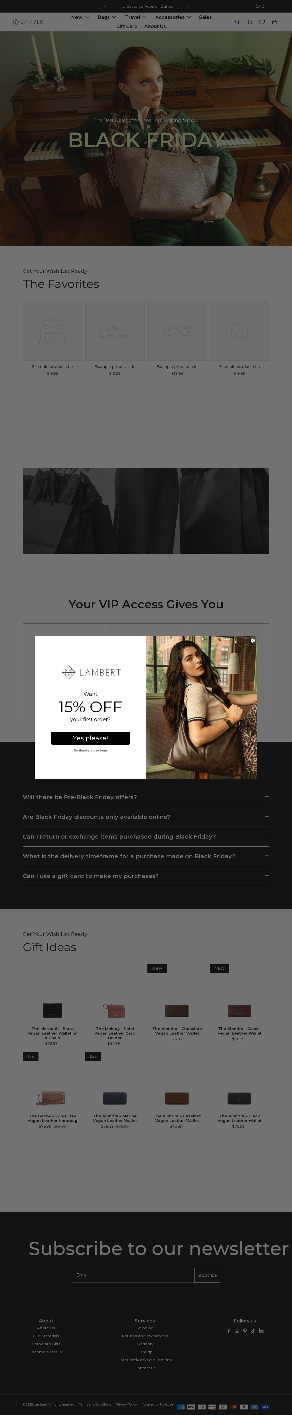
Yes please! (90, 738)
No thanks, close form (90, 750)
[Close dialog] (253, 640)
